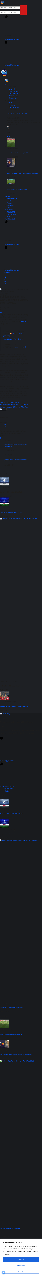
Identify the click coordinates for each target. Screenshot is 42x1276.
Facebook (9, 789)
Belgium (2, 402)
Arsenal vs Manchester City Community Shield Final (18, 152)
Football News (14, 107)
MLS (10, 103)
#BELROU (6, 336)
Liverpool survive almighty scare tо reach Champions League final (14, 706)
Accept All (21, 1259)
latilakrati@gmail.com (12, 39)
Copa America (11, 214)
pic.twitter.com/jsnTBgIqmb (13, 339)
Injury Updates (14, 93)
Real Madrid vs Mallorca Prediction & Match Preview (18, 113)
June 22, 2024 (20, 347)
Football (7, 84)
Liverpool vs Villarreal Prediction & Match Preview (11, 512)
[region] (21, 1257)
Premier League (12, 198)
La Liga (9, 201)
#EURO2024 (17, 334)
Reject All (21, 1271)
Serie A (9, 203)
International (9, 210)
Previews (12, 105)
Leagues (7, 196)
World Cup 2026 (10, 219)
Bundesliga (10, 205)
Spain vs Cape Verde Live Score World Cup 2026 (17, 189)
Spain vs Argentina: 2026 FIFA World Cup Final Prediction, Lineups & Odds (22, 173)
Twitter (7, 791)
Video (9, 217)
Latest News (13, 89)
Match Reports (14, 91)
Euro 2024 (9, 402)
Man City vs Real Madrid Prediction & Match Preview (11, 686)
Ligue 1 (9, 207)
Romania (16, 402)
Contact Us (12, 98)
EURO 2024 (11, 212)
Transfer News (14, 96)
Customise (21, 1265)
